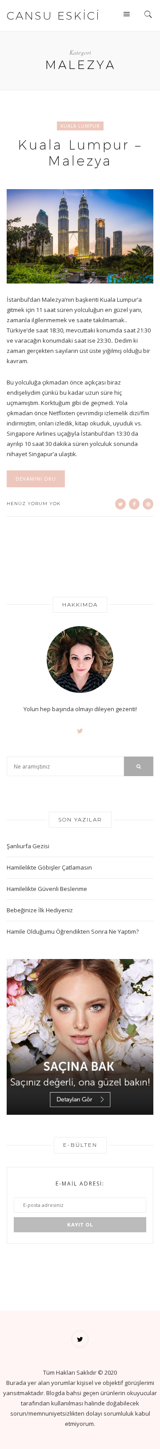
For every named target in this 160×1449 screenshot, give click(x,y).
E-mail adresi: (80, 1183)
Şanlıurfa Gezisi (28, 846)
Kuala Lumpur (80, 126)
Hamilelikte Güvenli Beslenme (47, 889)
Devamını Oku (36, 479)
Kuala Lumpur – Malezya (80, 153)
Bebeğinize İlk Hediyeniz (40, 910)
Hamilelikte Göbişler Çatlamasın (49, 867)
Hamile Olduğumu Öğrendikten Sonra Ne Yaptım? (73, 931)
